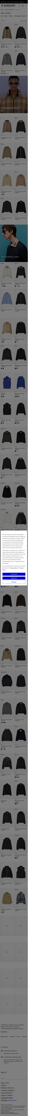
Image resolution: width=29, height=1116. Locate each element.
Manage (14, 582)
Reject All (14, 578)
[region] (14, 558)
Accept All (14, 574)
